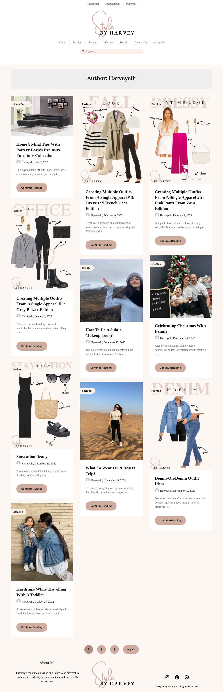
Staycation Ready (32, 456)
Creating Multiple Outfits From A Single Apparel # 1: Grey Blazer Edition (40, 304)
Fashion (77, 42)
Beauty (92, 42)
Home (62, 42)
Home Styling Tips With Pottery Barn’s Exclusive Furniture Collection (38, 150)
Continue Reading (32, 187)
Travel (123, 42)
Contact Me (140, 42)
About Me (159, 42)
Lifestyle (108, 42)
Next (130, 649)
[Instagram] (167, 677)
